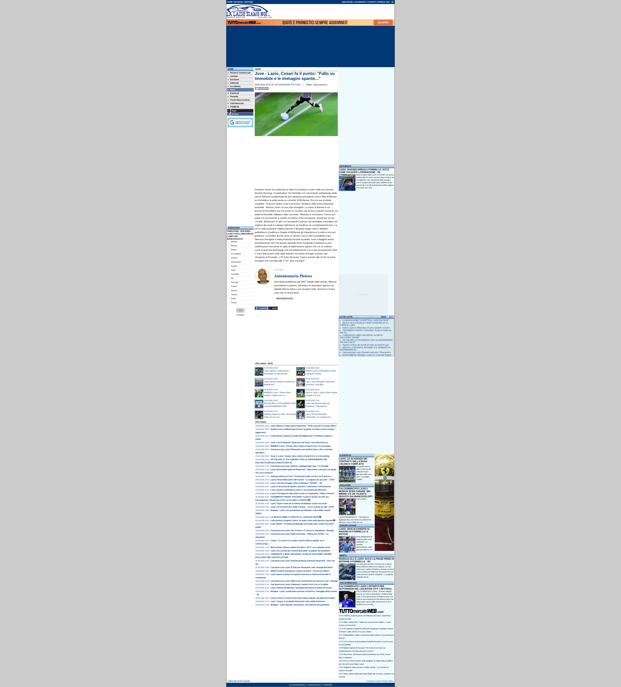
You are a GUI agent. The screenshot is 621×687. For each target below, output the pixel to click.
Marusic (234, 246)
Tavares (234, 294)
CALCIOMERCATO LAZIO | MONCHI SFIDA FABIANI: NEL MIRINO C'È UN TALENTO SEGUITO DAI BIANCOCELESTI (356, 492)
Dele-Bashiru (236, 262)
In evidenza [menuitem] (235, 86)
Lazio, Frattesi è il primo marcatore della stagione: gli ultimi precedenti (303, 598)
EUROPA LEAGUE (348, 525)
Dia (232, 278)
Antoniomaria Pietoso (287, 85)
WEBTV (343, 555)
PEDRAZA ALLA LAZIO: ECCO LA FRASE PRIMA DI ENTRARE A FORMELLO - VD (366, 560)
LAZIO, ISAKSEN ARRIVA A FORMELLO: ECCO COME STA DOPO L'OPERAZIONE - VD (364, 170)
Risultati (240, 315)
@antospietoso (320, 85)
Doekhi (233, 250)
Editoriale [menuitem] (234, 83)
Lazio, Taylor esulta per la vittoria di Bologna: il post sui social (299, 503)
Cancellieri (235, 274)
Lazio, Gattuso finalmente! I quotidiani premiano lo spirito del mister (301, 588)
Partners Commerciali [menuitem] (240, 73)
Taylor (233, 270)
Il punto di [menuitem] (234, 93)
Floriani (234, 303)
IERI (391, 317)
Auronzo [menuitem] (234, 76)
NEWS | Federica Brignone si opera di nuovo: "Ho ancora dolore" (300, 571)
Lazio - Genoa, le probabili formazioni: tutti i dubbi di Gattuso (298, 601)
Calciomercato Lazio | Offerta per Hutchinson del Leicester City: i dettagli (304, 581)
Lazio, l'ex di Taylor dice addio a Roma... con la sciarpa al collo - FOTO (302, 507)
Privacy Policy (387, 681)
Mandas (234, 242)
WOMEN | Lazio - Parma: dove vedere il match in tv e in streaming (301, 446)
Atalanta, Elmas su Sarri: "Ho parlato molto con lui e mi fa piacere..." (302, 476)
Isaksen (234, 290)
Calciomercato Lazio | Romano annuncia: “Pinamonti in (367, 352)
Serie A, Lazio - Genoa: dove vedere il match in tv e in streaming (300, 456)
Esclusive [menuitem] (234, 79)
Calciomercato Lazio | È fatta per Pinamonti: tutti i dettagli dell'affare (302, 567)
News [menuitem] (232, 90)
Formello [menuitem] (234, 96)
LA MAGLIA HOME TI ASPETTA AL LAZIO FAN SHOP (295, 517)
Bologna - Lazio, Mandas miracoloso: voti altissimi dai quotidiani (300, 605)
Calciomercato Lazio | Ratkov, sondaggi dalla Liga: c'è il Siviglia (299, 466)
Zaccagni (234, 282)
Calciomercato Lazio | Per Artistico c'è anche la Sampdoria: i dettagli (302, 530)
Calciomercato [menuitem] (237, 103)
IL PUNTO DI (345, 455)
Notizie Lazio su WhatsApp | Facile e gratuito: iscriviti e (366, 328)
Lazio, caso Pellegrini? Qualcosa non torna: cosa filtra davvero (299, 442)
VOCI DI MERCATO (348, 583)
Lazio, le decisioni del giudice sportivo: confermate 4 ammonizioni (301, 486)
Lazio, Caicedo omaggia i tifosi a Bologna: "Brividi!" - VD (296, 483)
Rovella (234, 266)
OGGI (383, 317)
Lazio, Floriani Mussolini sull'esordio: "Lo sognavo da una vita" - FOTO (303, 480)
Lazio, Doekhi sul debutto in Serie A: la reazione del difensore (299, 490)
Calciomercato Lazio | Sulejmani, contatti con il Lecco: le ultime (299, 584)
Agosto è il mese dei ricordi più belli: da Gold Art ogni (366, 345)
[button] (240, 310)
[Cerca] (392, 2)
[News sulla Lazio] (248, 10)
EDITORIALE (345, 166)
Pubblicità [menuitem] (234, 107)
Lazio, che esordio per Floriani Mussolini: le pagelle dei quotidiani (300, 551)
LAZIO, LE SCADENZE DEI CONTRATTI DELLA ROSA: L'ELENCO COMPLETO (353, 461)
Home (231, 69)
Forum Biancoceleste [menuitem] (240, 100)
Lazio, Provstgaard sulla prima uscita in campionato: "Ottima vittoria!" (303, 493)
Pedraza (234, 258)
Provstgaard (236, 254)
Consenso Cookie (373, 681)
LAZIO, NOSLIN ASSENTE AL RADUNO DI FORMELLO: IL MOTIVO (354, 531)
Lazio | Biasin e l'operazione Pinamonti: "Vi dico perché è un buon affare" (304, 426)
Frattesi (234, 286)
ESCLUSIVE (345, 485)
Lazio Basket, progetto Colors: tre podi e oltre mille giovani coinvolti (301, 520)
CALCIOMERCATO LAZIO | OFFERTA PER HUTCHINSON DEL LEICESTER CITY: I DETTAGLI (365, 587)
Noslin (233, 298)
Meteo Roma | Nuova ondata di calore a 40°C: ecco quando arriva (300, 547)
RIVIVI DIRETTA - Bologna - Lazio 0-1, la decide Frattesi (367, 355)
